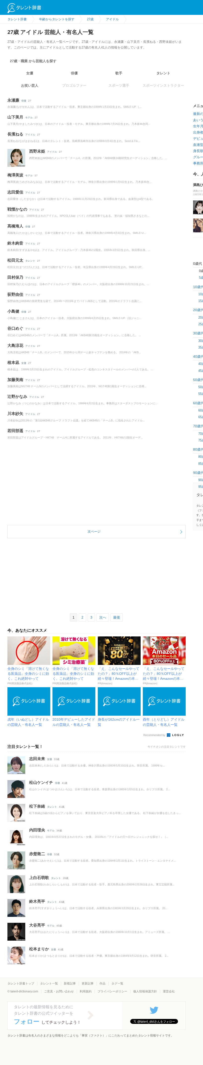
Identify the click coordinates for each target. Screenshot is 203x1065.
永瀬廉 (13, 100)
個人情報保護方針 (145, 991)
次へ (102, 617)
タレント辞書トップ (20, 983)
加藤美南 (15, 380)
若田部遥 (15, 431)
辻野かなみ (17, 396)
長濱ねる (15, 134)
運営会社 (169, 991)
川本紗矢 (15, 413)
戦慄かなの (17, 209)
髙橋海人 (15, 226)
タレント (163, 73)
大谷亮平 (37, 925)
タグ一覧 (117, 983)
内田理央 (37, 830)
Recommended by (154, 735)
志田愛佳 (15, 192)
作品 (102, 983)
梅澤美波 (15, 175)
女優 (29, 73)
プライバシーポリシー (112, 991)
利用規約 (86, 991)
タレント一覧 (49, 983)
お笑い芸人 (29, 85)
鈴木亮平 (37, 901)
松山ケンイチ (41, 782)
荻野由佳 (15, 294)
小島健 (13, 311)
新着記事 (70, 983)
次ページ (94, 531)
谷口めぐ (15, 328)
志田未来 (37, 759)
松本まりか (39, 949)
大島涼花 (15, 345)
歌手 (118, 73)
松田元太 (15, 260)
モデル (29, 117)
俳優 (74, 73)
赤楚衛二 (37, 854)
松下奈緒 (37, 806)
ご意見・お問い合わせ (59, 991)
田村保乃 (15, 277)
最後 (116, 617)
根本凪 (13, 362)
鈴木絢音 (15, 243)
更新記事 (88, 983)
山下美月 (15, 117)
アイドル (30, 134)
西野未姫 (37, 151)
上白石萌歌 (39, 877)
